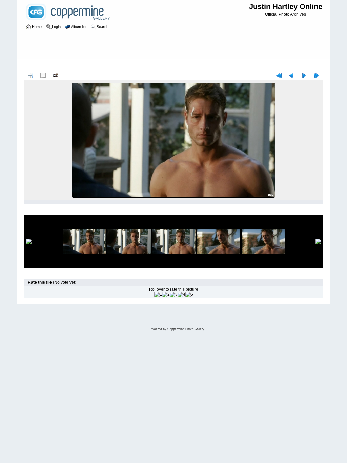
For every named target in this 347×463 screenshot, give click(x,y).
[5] (189, 294)
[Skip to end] (316, 75)
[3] (174, 294)
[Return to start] (279, 75)
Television (56, 65)
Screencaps (102, 65)
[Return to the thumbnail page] (30, 75)
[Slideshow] (55, 75)
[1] (158, 294)
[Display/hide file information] (43, 75)
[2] (166, 294)
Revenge (78, 65)
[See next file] (304, 75)
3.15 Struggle (130, 65)
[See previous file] (291, 75)
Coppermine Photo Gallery (185, 329)
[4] (181, 294)
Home (36, 65)
